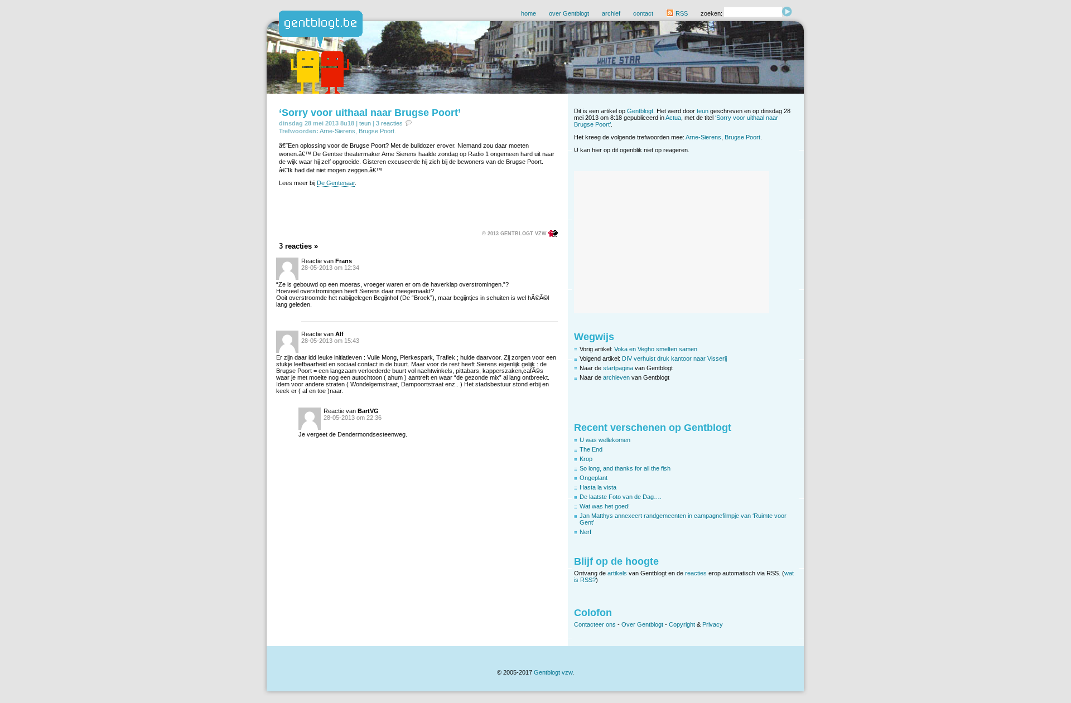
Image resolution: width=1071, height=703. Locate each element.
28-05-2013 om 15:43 (330, 340)
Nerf (585, 532)
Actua (673, 117)
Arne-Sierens (337, 131)
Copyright (682, 624)
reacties (696, 573)
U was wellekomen (605, 440)
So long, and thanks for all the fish (625, 468)
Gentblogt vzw (553, 672)
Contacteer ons (595, 624)
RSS (681, 13)
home (528, 13)
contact (643, 13)
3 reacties (389, 123)
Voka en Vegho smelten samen (655, 349)
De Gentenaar (336, 183)
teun (365, 123)
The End (591, 449)
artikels (617, 573)
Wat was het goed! (605, 506)
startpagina (618, 368)
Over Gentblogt (642, 624)
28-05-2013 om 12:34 (330, 267)
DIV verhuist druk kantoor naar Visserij (674, 358)
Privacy (712, 624)
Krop (586, 458)
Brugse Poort (376, 131)
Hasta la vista (598, 487)
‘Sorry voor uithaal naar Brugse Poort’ (370, 112)
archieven (616, 377)
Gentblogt (640, 111)
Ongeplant (593, 477)
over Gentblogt (569, 13)
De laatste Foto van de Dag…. (621, 496)
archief (611, 13)
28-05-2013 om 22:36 (353, 417)
